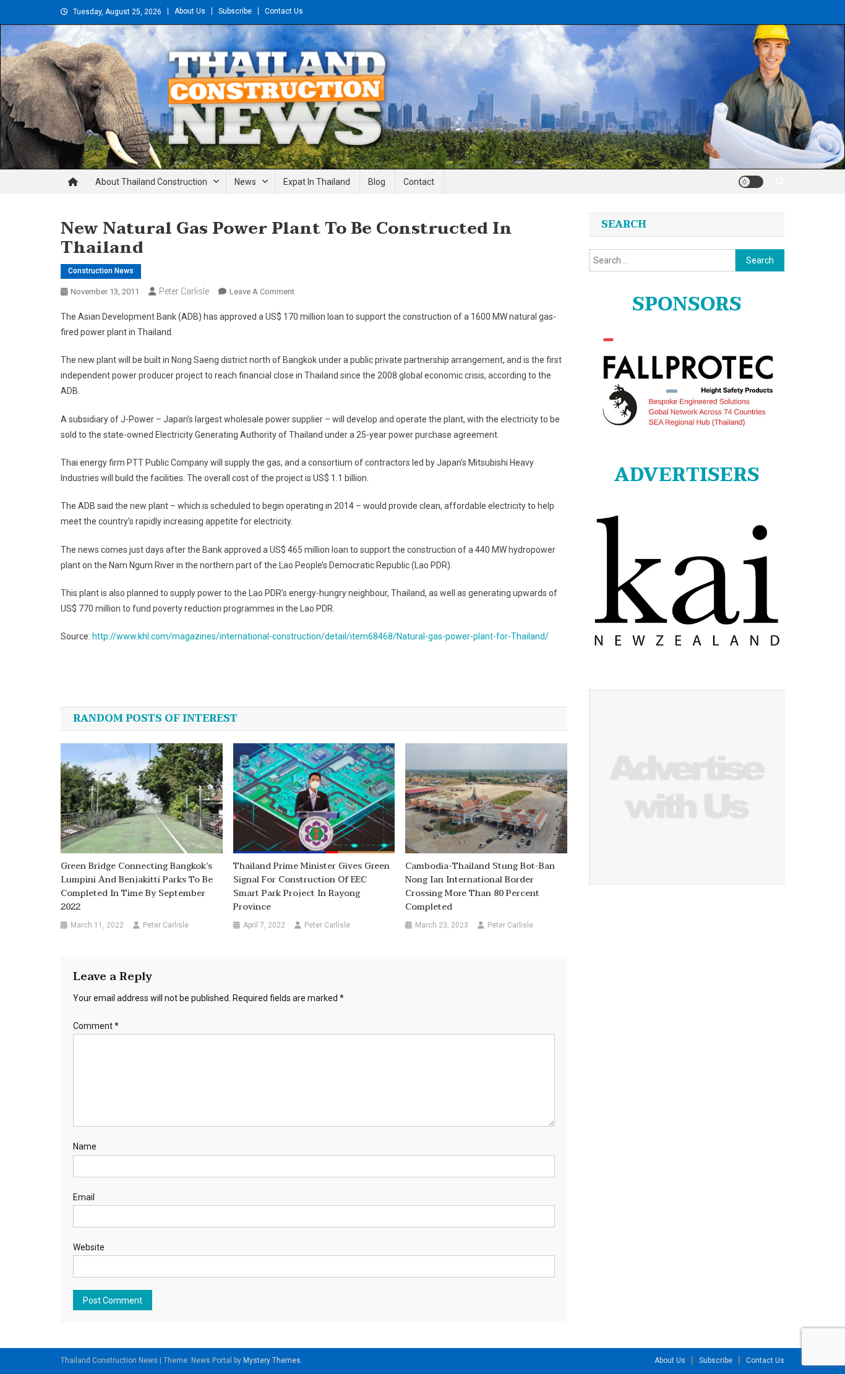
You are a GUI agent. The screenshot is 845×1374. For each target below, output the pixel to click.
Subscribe (235, 11)
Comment (96, 1026)
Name (85, 1146)
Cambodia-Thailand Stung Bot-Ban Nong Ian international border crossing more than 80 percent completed (480, 887)
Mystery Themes (272, 1360)
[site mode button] (751, 182)
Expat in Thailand (316, 182)
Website (89, 1247)
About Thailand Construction (151, 182)
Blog (376, 182)
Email (84, 1197)
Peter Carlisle (184, 291)
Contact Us (284, 11)
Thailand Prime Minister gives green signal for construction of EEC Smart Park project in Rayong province (311, 887)
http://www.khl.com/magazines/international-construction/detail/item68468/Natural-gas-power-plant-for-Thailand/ (320, 636)
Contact (418, 182)
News (245, 182)
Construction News (101, 271)
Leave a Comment (261, 291)
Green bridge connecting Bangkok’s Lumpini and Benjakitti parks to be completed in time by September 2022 (137, 887)
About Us (189, 11)
